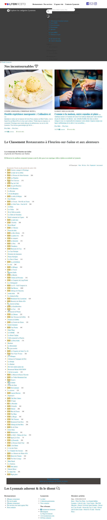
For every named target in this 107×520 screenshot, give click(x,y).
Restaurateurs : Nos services (42, 4)
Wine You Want (80, 501)
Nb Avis (84, 165)
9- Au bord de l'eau (54, 39)
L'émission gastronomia (47, 501)
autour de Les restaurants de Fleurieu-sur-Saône (53, 481)
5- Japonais (52, 29)
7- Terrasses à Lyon (54, 34)
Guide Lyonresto (7, 62)
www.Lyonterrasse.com (47, 516)
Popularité (93, 165)
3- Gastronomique (54, 25)
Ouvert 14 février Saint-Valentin (87, 505)
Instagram (45, 512)
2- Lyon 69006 (53, 23)
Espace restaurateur (14, 499)
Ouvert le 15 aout (89, 509)
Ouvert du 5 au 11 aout (89, 507)
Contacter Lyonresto (72, 4)
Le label (42, 499)
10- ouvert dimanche (55, 41)
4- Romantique (53, 27)
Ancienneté (99, 165)
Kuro (72, 501)
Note (79, 165)
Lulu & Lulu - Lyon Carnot (86, 503)
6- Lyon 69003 (53, 32)
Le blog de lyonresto (46, 514)
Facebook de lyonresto (48, 509)
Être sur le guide (12, 501)
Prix (88, 165)
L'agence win (58, 4)
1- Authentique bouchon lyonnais (58, 21)
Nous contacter (11, 507)
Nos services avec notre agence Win (17, 505)
